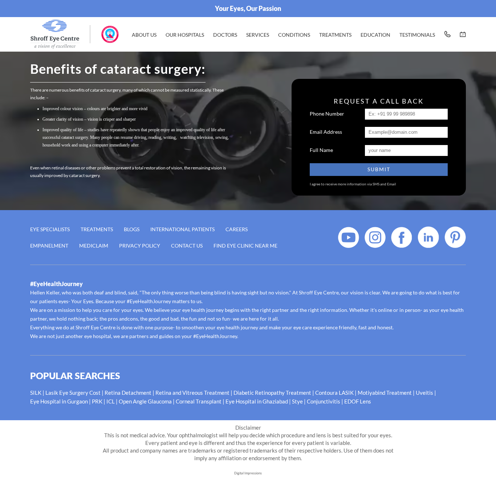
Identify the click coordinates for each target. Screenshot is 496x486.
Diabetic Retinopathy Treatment (272, 392)
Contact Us (187, 245)
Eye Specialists (50, 229)
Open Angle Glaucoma (145, 401)
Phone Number (327, 114)
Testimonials (417, 35)
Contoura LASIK (334, 392)
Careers (236, 229)
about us (144, 35)
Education (375, 35)
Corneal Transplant (198, 401)
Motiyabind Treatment (385, 392)
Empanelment (49, 245)
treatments (335, 35)
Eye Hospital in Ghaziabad (256, 401)
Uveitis (424, 392)
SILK (35, 392)
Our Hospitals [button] (185, 35)
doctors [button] (225, 35)
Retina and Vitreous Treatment (192, 392)
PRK (97, 401)
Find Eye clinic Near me (245, 245)
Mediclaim (93, 245)
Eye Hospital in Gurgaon (59, 401)
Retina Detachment (128, 392)
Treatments (97, 229)
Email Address (326, 132)
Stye (297, 401)
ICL (110, 401)
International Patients (182, 229)
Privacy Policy (139, 245)
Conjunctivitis (323, 401)
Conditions (294, 35)
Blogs (131, 229)
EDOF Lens (357, 401)
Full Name (321, 150)
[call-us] (447, 34)
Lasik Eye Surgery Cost (73, 392)
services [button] (257, 35)
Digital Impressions (248, 473)
